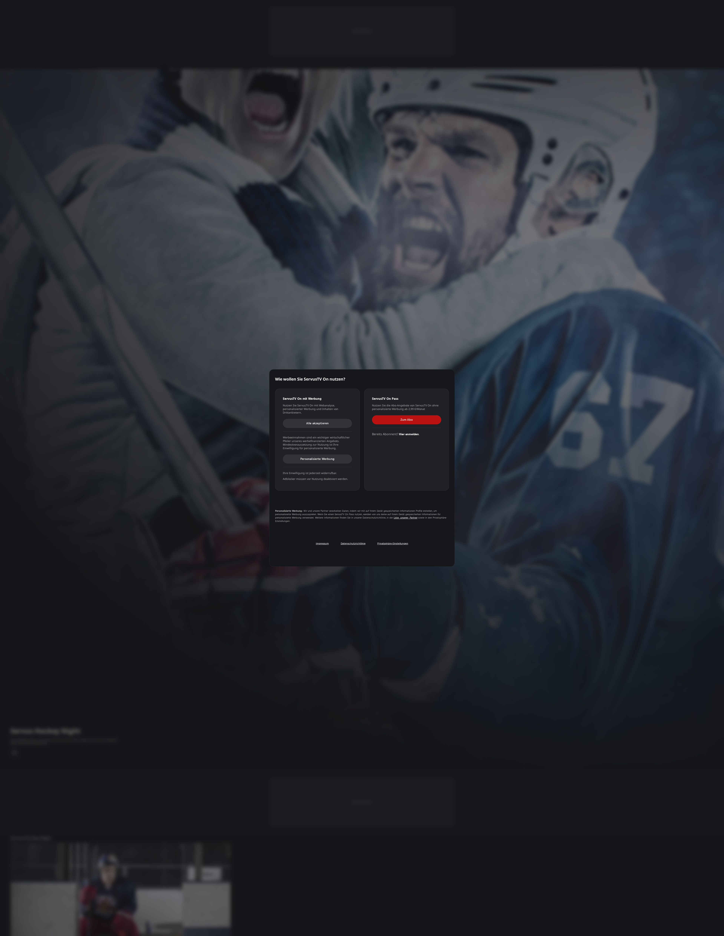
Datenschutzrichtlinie (353, 543)
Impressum (322, 543)
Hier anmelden (409, 434)
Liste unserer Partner (405, 517)
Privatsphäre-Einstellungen (392, 543)
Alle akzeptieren (317, 423)
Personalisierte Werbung (317, 458)
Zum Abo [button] (406, 419)
